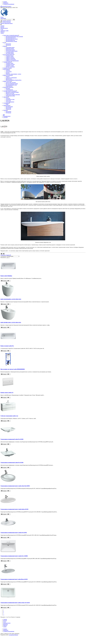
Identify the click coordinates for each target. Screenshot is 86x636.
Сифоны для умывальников (12, 60)
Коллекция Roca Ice (10, 40)
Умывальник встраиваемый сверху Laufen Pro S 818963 (14, 555)
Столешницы (6, 103)
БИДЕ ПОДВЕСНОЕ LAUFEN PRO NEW (11, 322)
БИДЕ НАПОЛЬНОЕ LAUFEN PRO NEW (11, 299)
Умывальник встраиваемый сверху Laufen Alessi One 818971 (15, 485)
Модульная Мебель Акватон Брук (13, 80)
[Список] (1, 253)
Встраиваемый (9, 106)
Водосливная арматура (8, 54)
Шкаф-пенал (9, 78)
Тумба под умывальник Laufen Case (9, 415)
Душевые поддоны (10, 64)
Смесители (5, 97)
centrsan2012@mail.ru (6, 6)
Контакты (5, 624)
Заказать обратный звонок (7, 23)
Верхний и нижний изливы (12, 92)
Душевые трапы (9, 55)
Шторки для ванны (10, 66)
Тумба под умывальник (11, 77)
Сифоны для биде (10, 57)
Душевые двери (9, 63)
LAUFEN (5, 117)
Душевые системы (7, 68)
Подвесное (8, 45)
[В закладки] (8, 281)
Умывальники (6, 105)
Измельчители (9, 86)
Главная (2, 25)
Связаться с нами (4, 30)
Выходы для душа (10, 93)
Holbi (7, 104)
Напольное (8, 43)
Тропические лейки (10, 95)
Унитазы (5, 110)
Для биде (8, 70)
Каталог (2, 27)
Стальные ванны (10, 52)
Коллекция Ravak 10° (11, 37)
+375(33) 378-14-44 (6, 22)
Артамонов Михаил (13, 634)
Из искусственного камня (12, 83)
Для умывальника (10, 101)
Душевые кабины (7, 61)
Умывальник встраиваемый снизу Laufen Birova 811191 (14, 579)
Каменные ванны (10, 48)
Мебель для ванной (7, 75)
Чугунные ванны (10, 53)
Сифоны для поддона (11, 59)
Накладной (8, 107)
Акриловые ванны (10, 47)
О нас (2, 29)
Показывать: (3, 257)
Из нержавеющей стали (11, 84)
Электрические (9, 89)
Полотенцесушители (8, 87)
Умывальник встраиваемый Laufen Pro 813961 (12, 462)
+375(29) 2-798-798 (6, 20)
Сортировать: (4, 256)
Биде (4, 42)
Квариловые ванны (10, 49)
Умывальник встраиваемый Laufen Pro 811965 (12, 439)
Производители (4, 28)
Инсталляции (6, 69)
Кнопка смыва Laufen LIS (7, 392)
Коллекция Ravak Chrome (12, 38)
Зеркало (8, 76)
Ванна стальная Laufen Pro (7, 345)
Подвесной (8, 109)
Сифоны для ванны (10, 58)
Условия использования (8, 4)
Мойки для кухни (7, 81)
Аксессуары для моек (11, 82)
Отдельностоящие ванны (11, 51)
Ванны (4, 46)
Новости (3, 31)
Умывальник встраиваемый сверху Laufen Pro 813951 (14, 532)
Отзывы (5, 1)
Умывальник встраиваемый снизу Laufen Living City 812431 (15, 602)
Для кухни (8, 100)
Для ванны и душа (10, 99)
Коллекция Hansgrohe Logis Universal (14, 36)
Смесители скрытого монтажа (13, 94)
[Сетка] (4, 253)
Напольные (8, 111)
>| (3, 614)
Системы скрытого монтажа (9, 90)
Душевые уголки (10, 65)
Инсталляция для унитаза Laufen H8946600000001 (13, 369)
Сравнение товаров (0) (6, 255)
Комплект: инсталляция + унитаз (13, 74)
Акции (2, 33)
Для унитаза (8, 71)
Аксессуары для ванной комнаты (10, 35)
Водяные (8, 88)
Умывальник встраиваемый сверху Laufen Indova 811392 (14, 509)
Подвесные (8, 112)
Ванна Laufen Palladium (6, 275)
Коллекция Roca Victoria (11, 41)
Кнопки (8, 72)
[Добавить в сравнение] (9, 281)
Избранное (5, 2)
